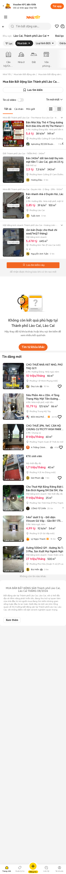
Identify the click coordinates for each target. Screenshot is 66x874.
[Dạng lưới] (59, 109)
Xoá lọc (59, 35)
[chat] (62, 26)
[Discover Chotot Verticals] (5, 17)
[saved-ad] (56, 26)
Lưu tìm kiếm (35, 90)
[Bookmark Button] (23, 265)
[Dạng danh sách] (51, 109)
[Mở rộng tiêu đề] (61, 117)
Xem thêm (12, 620)
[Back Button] (3, 26)
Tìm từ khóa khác (33, 347)
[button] (3, 6)
